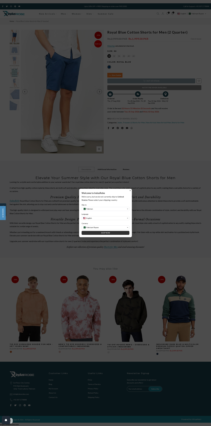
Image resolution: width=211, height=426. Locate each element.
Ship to (84, 205)
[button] (3, 213)
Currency (85, 223)
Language (85, 214)
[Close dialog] (130, 190)
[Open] (6, 420)
